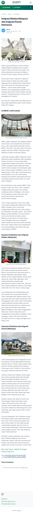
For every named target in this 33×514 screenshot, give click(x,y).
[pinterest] (20, 456)
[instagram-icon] (2, 494)
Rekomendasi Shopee (9, 504)
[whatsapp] (13, 456)
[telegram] (16, 456)
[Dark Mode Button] (30, 3)
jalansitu (16, 2)
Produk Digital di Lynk (9, 501)
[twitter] (9, 456)
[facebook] (6, 456)
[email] (24, 456)
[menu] (3, 2)
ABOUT (5, 499)
